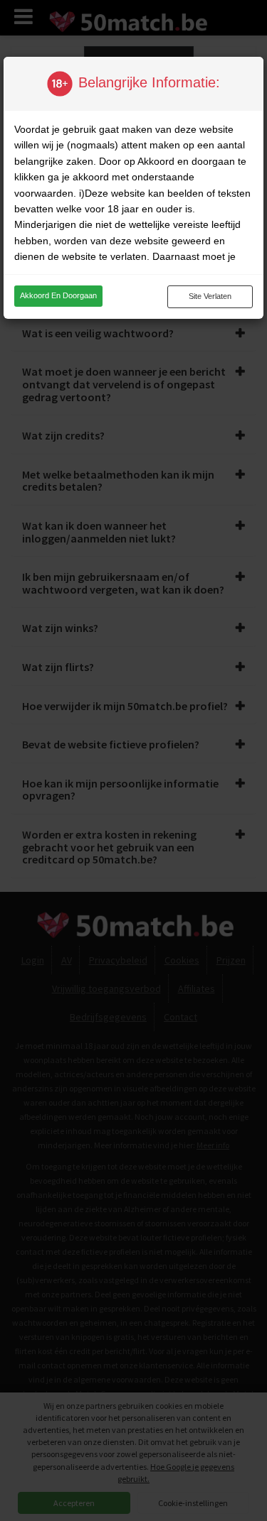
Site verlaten (210, 296)
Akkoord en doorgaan (58, 295)
